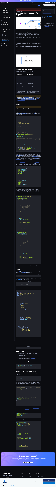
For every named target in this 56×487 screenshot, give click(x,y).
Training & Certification (39, 476)
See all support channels (28, 462)
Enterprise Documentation (5, 5)
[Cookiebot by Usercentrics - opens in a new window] (5, 485)
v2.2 (36, 5)
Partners (33, 2)
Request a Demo (47, 2)
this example (24, 265)
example (29, 53)
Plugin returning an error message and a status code (49, 24)
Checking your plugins (5, 41)
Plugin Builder (19, 279)
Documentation (38, 477)
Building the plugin (46, 18)
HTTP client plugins (5, 39)
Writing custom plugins (5, 35)
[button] (7, 10)
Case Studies (30, 477)
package (36, 163)
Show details (12, 485)
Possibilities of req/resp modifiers (47, 16)
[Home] (4, 2)
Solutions (24, 2)
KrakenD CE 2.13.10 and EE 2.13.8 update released (28, 0)
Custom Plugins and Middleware (13, 5)
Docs (36, 2)
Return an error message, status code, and (49, 26)
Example (44, 17)
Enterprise (21, 476)
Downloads (42, 2)
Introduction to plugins (5, 34)
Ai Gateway (21, 477)
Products (20, 2)
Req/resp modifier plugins (21, 5)
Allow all (49, 480)
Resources (29, 2)
